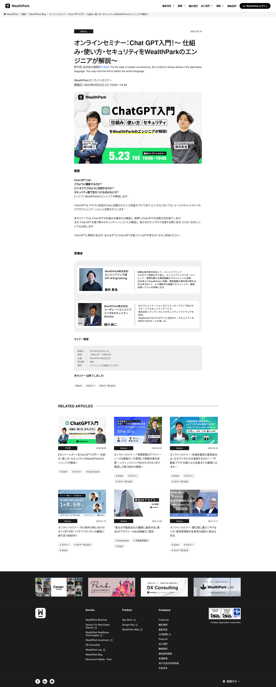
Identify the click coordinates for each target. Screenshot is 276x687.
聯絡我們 (231, 5)
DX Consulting (93, 644)
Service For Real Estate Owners (98, 626)
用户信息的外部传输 (169, 663)
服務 (180, 6)
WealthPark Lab (95, 649)
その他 (68, 448)
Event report (93, 471)
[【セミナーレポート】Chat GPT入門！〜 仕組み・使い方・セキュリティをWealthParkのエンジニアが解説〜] (82, 430)
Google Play (130, 624)
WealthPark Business (96, 619)
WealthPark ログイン (255, 5)
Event (79, 385)
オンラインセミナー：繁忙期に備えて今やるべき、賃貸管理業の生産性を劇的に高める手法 (193, 531)
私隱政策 (163, 658)
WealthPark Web (132, 629)
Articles (123, 521)
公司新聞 (165, 634)
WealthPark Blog (37, 14)
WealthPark (12, 14)
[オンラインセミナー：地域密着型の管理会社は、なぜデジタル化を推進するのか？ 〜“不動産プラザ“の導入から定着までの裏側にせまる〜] (194, 430)
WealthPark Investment (99, 640)
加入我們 (205, 6)
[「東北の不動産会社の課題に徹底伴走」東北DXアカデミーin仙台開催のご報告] (138, 503)
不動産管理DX (141, 540)
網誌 (218, 6)
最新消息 (166, 6)
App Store (128, 619)
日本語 (105, 67)
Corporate (164, 619)
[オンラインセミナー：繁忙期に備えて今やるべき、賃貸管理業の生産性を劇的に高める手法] (194, 503)
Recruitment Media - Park (98, 659)
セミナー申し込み (108, 385)
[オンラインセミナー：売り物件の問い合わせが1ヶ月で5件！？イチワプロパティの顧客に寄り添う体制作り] (82, 503)
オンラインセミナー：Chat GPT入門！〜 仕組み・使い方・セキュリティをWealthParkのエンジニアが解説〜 (99, 14)
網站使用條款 (165, 653)
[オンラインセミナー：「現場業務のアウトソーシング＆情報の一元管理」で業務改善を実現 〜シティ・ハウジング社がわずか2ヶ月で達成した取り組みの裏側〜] (138, 430)
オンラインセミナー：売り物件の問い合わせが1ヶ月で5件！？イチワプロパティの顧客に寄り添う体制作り (81, 531)
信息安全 (163, 667)
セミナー (91, 385)
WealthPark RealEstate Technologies (97, 634)
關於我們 (193, 5)
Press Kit (163, 639)
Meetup (83, 31)
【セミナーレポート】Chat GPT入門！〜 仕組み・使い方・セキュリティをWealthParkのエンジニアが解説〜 (81, 458)
